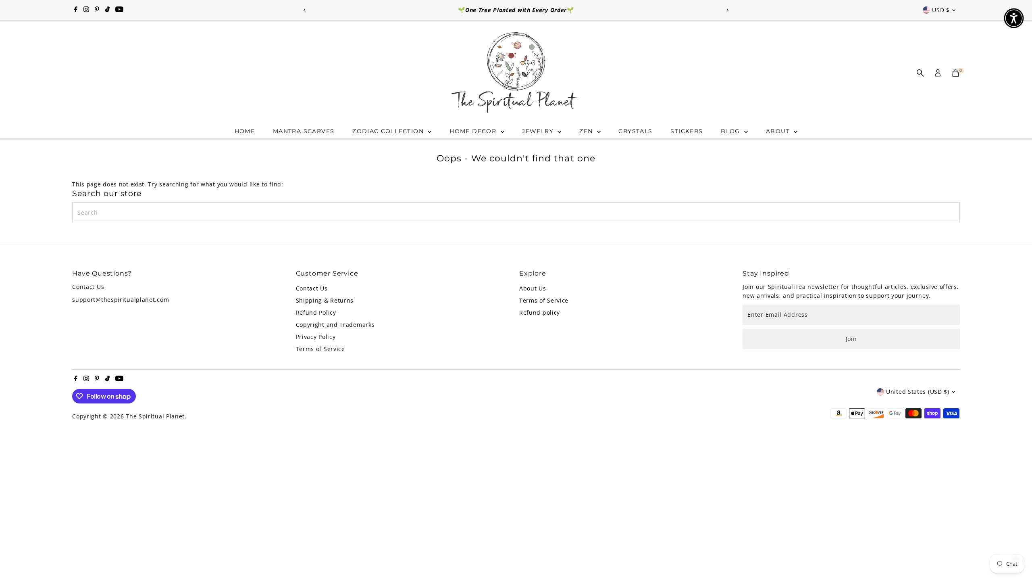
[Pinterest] (97, 10)
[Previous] (305, 10)
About (779, 131)
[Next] (727, 10)
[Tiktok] (107, 10)
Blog (731, 131)
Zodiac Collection (389, 131)
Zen (587, 131)
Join (851, 339)
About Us (532, 288)
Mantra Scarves (304, 131)
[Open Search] (920, 73)
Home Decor (473, 131)
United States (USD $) (917, 391)
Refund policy (539, 312)
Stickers (686, 131)
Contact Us (312, 288)
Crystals (635, 131)
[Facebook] (75, 10)
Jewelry (539, 131)
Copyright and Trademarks (335, 324)
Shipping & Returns (325, 300)
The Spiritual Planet (155, 416)
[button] (1014, 18)
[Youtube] (119, 10)
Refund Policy (316, 312)
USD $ (941, 10)
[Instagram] (86, 10)
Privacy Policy (316, 337)
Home (245, 131)
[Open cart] (955, 73)
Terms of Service (320, 349)
